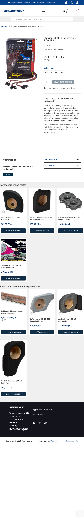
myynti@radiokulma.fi (42, 409)
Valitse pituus (50, 68)
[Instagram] (71, 2)
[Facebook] (66, 2)
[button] (44, 11)
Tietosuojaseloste (71, 441)
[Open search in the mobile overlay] (42, 19)
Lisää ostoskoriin (63, 82)
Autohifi (4, 26)
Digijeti (53, 441)
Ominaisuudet (51, 159)
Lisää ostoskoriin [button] (13, 231)
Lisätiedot (49, 165)
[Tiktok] (77, 2)
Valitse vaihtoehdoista (13, 332)
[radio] (48, 72)
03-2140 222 (38, 414)
